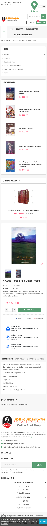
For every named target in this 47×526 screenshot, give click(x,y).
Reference (6, 286)
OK (40, 465)
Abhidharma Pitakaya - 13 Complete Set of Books (23, 210)
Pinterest (39, 319)
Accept (43, 521)
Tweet (29, 319)
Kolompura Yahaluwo (26, 128)
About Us (18, 2)
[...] (32, 437)
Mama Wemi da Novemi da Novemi (30, 146)
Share (20, 319)
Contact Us (7, 4)
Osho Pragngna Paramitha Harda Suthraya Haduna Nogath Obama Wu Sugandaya (30, 164)
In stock (5, 288)
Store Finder (6, 2)
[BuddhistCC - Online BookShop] (10, 19)
